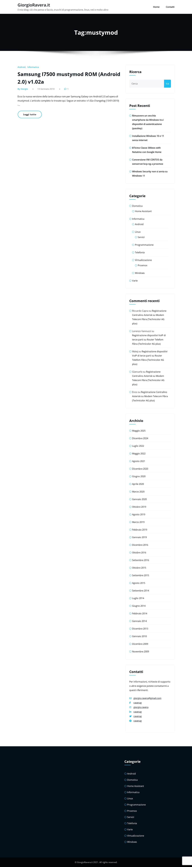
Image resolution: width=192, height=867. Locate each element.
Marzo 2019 (138, 522)
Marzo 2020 (138, 491)
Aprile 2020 (138, 484)
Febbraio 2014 (139, 613)
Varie (135, 280)
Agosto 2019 (138, 514)
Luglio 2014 (138, 598)
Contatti (170, 6)
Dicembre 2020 (140, 468)
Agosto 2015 (138, 583)
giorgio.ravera (141, 707)
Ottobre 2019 (139, 506)
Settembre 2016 (140, 560)
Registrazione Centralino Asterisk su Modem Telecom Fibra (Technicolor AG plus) (150, 396)
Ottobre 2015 (139, 567)
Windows (140, 273)
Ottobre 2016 (139, 552)
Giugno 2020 (138, 476)
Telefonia (140, 252)
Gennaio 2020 (139, 499)
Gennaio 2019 (139, 537)
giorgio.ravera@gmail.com (147, 698)
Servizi (141, 237)
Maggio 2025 (138, 430)
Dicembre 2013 (140, 628)
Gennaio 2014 (139, 621)
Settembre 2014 (140, 590)
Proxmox (142, 265)
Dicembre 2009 (140, 643)
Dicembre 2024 (140, 438)
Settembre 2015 (140, 575)
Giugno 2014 (138, 605)
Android (21, 67)
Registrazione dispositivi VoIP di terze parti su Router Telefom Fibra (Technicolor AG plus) (149, 339)
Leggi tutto (29, 114)
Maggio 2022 (138, 453)
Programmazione (144, 244)
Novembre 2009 (140, 651)
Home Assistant (143, 211)
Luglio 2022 (138, 445)
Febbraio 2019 (139, 529)
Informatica (33, 67)
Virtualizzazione (143, 260)
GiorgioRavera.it (34, 5)
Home (156, 6)
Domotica (137, 205)
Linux (138, 231)
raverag (138, 702)
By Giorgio (23, 88)
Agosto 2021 (138, 461)
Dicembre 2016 (140, 544)
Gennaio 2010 (139, 636)
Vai (167, 83)
